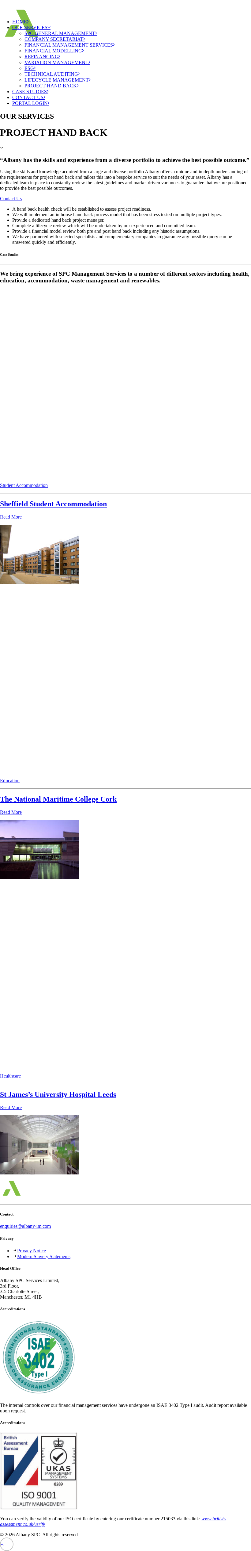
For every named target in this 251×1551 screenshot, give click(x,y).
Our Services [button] (29, 27)
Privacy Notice (31, 1250)
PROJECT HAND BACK (50, 85)
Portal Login (30, 103)
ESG (29, 68)
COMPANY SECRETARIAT (53, 39)
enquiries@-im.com (25, 1226)
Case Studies (29, 91)
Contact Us (27, 97)
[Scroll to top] (6, 1543)
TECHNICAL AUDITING (51, 74)
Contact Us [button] (11, 198)
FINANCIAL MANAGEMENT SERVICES (68, 45)
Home (19, 21)
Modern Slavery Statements (43, 1256)
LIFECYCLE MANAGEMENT (56, 79)
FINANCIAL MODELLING (53, 50)
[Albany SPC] (125, 7)
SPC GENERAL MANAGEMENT (59, 33)
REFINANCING (41, 56)
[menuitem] (131, 57)
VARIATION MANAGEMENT (56, 62)
